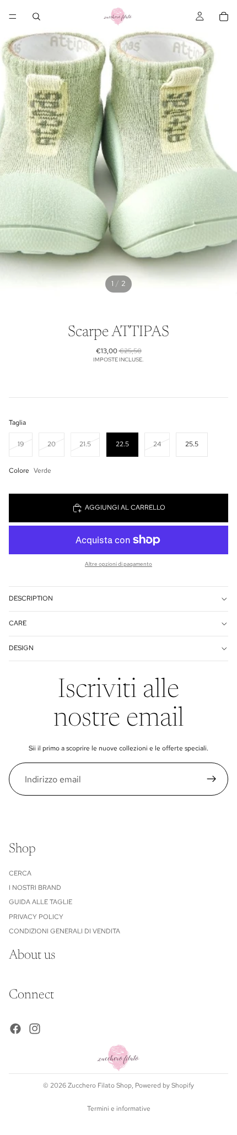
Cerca (20, 873)
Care (17, 623)
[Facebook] (15, 1029)
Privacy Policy (36, 916)
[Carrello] (224, 16)
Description (31, 598)
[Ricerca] (36, 16)
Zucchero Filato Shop (100, 1085)
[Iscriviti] (211, 779)
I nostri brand (35, 887)
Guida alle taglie (40, 902)
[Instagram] (34, 1029)
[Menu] (12, 16)
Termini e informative (118, 1108)
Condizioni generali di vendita (64, 931)
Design (21, 648)
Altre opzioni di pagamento (118, 564)
